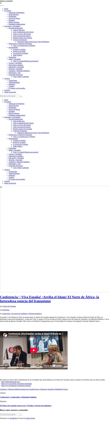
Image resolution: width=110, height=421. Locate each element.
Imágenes (12, 84)
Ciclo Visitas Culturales (21, 76)
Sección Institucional (16, 28)
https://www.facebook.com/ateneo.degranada (16, 384)
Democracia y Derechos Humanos (20, 44)
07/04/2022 (5, 310)
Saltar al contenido (6, 1)
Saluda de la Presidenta (16, 12)
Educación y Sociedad (16, 67)
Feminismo (12, 57)
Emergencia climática (16, 65)
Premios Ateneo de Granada (22, 38)
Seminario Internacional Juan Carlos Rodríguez (33, 42)
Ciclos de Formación (20, 40)
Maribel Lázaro (62, 389)
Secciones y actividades (12, 26)
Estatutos (12, 20)
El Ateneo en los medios (17, 88)
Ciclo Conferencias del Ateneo (23, 32)
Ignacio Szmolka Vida (49, 389)
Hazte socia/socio (10, 92)
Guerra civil (38, 389)
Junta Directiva (14, 14)
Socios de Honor (14, 18)
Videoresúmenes (14, 82)
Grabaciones (13, 80)
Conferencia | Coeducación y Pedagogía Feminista (18, 397)
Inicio (6, 9)
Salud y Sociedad (14, 59)
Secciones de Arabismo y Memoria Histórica (26, 314)
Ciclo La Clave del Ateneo (22, 34)
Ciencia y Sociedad (15, 63)
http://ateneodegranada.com (10, 382)
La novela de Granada (20, 53)
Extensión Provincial (16, 75)
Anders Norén (30, 418)
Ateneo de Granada (9, 306)
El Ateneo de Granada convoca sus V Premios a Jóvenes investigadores (25, 406)
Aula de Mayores (19, 30)
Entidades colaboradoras (17, 24)
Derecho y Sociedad (15, 69)
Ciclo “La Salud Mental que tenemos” (26, 61)
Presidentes (12, 16)
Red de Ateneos (14, 22)
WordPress (13, 418)
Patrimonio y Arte (15, 73)
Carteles (11, 86)
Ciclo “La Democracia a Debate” (24, 45)
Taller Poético (17, 55)
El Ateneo (7, 11)
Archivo (7, 78)
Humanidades (13, 47)
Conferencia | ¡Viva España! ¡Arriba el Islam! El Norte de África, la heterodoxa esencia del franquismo (49, 299)
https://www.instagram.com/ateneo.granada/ (16, 386)
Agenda (7, 90)
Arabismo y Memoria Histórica (19, 71)
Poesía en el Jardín (19, 51)
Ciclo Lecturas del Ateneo (22, 36)
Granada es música (19, 49)
